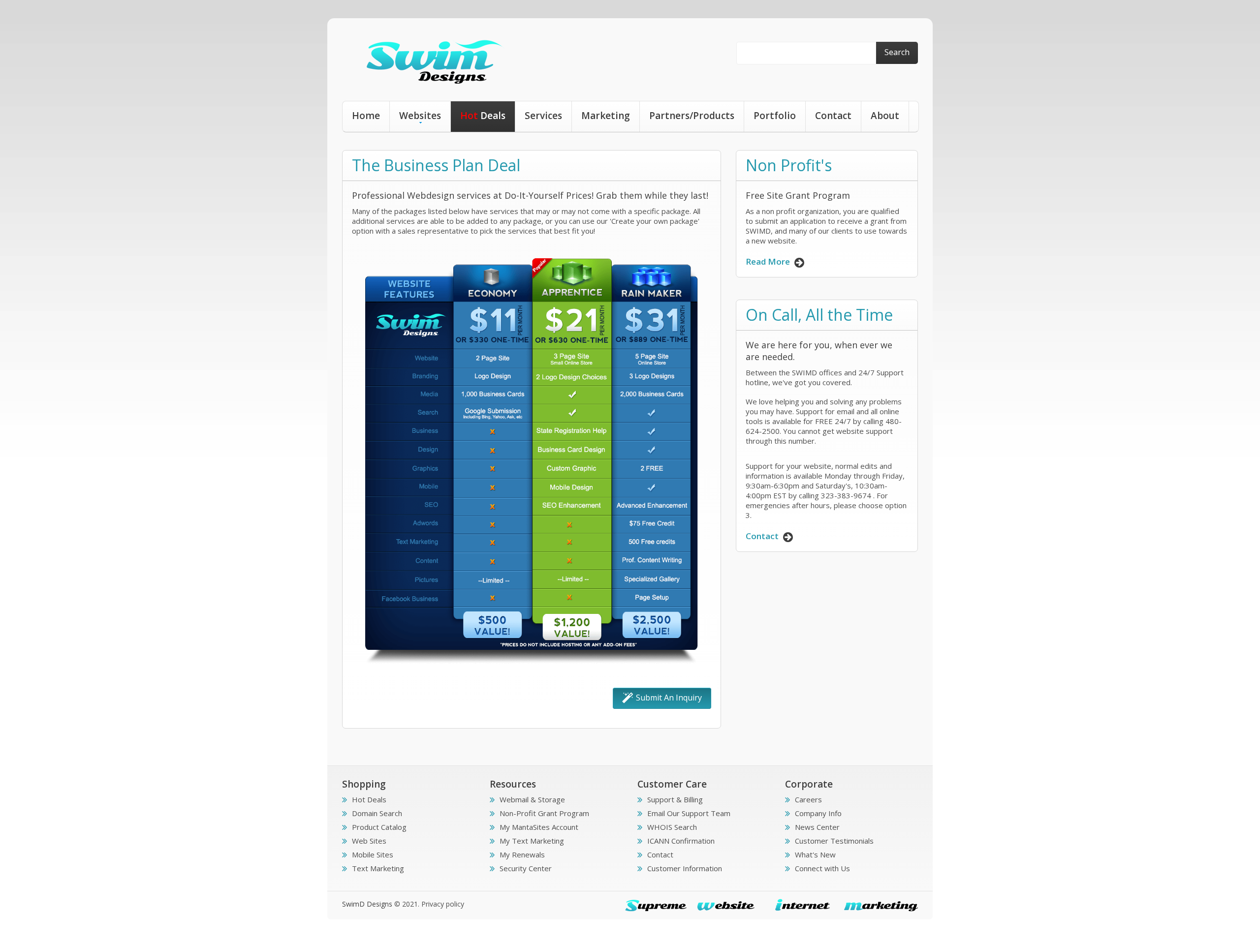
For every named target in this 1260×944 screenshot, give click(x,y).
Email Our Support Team (688, 813)
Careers (808, 799)
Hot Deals (369, 799)
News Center (817, 827)
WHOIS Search (672, 827)
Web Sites (369, 841)
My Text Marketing (532, 841)
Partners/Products (691, 115)
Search (897, 52)
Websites (420, 115)
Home (366, 115)
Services (543, 115)
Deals (482, 115)
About (885, 115)
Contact (833, 115)
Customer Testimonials (834, 841)
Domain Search (377, 813)
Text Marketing (378, 868)
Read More (769, 261)
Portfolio (775, 115)
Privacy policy (442, 904)
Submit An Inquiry (669, 697)
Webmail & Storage (532, 799)
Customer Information (684, 868)
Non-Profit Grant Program (544, 813)
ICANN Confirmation (681, 841)
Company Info (818, 813)
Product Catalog (379, 827)
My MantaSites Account (539, 827)
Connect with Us (822, 868)
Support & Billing (675, 799)
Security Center (526, 868)
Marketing (605, 115)
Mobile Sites (372, 854)
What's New (815, 854)
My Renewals (522, 854)
